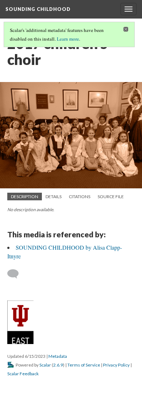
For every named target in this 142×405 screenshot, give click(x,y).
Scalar (45, 365)
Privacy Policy (116, 365)
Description (24, 196)
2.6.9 (58, 365)
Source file (111, 196)
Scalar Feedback (23, 373)
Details (54, 196)
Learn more (68, 39)
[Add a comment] (16, 274)
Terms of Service (83, 365)
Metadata (57, 356)
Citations (79, 196)
